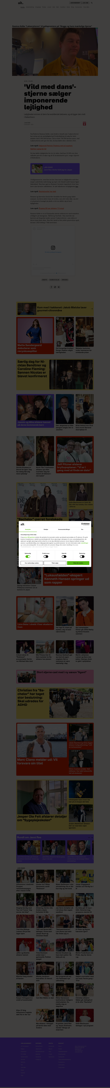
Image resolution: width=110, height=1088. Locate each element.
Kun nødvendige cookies (32, 563)
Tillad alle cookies (78, 563)
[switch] (46, 556)
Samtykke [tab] (28, 529)
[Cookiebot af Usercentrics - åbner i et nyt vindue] (82, 524)
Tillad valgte (55, 563)
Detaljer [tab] (46, 529)
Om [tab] (82, 529)
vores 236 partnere (29, 537)
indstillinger (84, 543)
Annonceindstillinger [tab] (64, 529)
